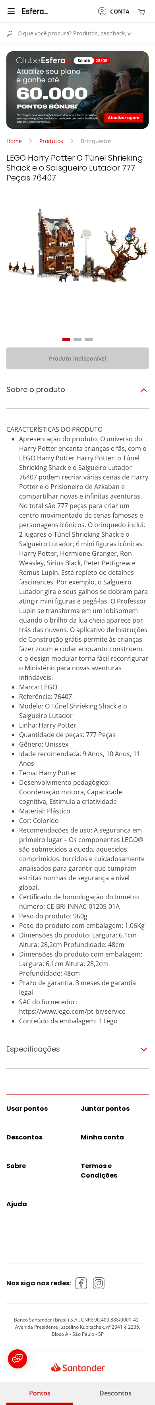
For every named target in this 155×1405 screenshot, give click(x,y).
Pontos (39, 1393)
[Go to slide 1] (66, 339)
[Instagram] (99, 1283)
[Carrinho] (143, 11)
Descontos (115, 1393)
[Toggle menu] (11, 11)
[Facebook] (81, 1283)
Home (14, 141)
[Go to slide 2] (77, 339)
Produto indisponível (77, 358)
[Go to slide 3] (89, 339)
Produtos (51, 141)
